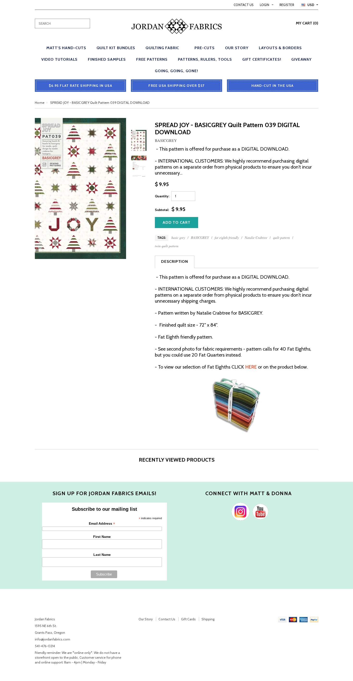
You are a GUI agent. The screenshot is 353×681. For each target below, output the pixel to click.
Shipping (207, 619)
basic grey (178, 237)
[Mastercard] (293, 619)
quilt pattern (281, 237)
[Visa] (282, 619)
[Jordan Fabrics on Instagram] (239, 511)
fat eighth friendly (227, 237)
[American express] (303, 619)
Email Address (102, 523)
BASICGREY (200, 237)
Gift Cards (188, 619)
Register (287, 5)
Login (264, 5)
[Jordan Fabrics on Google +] (259, 511)
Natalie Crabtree (256, 237)
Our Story (146, 619)
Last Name (102, 555)
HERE (251, 367)
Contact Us (244, 5)
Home (39, 102)
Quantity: (162, 196)
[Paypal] (314, 619)
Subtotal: (162, 210)
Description (174, 261)
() (307, 23)
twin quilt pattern (166, 246)
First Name (102, 537)
